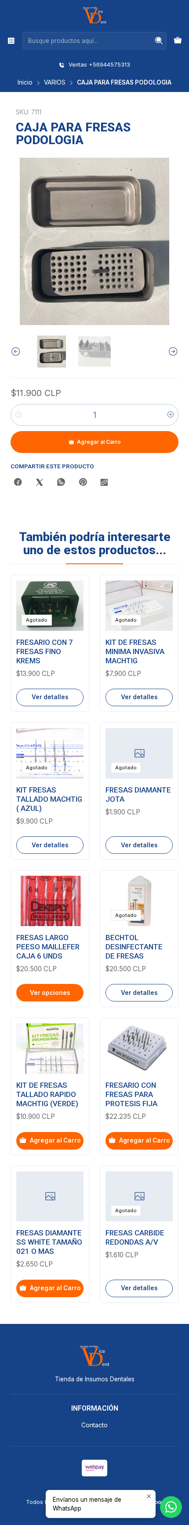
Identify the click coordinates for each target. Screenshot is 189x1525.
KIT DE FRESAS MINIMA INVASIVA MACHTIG (134, 651)
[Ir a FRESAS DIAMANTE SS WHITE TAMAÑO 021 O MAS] (50, 1196)
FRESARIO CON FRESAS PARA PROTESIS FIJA (131, 1094)
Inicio (25, 83)
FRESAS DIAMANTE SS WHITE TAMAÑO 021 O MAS (49, 1242)
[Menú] (11, 40)
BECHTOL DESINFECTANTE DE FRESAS (134, 946)
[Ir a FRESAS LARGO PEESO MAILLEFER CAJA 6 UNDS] (50, 901)
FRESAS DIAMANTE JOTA (138, 794)
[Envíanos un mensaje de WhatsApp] (171, 1507)
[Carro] (178, 41)
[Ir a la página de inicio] (94, 15)
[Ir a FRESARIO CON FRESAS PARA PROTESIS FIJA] (139, 1048)
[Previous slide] (17, 352)
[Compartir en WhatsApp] (61, 483)
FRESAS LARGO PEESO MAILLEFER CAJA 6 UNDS (48, 946)
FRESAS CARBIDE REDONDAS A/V (134, 1237)
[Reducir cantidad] (18, 414)
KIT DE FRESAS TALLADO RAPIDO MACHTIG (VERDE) (47, 1094)
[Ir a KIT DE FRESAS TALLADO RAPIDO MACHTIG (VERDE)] (50, 1048)
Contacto (94, 1425)
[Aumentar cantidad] (170, 414)
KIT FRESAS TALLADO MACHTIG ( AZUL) (49, 799)
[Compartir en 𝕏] (39, 483)
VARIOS (54, 83)
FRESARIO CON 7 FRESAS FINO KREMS (44, 651)
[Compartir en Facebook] (18, 483)
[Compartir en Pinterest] (82, 483)
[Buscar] (159, 41)
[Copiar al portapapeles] (104, 483)
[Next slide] (171, 352)
